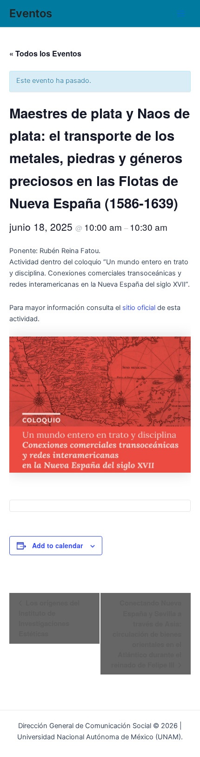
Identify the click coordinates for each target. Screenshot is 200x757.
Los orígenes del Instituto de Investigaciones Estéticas (49, 618)
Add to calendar (57, 545)
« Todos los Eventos (45, 53)
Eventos (30, 13)
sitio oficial (138, 307)
